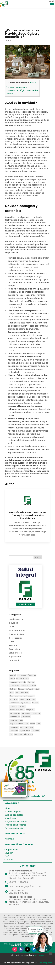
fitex (33, 699)
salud (32, 724)
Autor (10, 93)
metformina (26, 713)
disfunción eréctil (32, 689)
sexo (38, 724)
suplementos (25, 731)
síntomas (35, 731)
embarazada (29, 696)
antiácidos (21, 675)
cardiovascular (22, 678)
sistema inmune (26, 727)
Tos (11, 734)
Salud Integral (25, 572)
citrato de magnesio (18, 682)
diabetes (13, 689)
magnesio (30, 710)
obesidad (36, 713)
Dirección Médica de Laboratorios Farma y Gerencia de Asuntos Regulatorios (27, 515)
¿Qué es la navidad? (17, 87)
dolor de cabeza (21, 692)
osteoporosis (15, 717)
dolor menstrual (16, 696)
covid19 (33, 685)
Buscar (38, 557)
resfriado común (16, 720)
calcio (12, 678)
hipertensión (26, 703)
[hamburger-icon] (52, 5)
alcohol (13, 675)
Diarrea (21, 689)
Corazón (31, 682)
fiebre (28, 699)
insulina (22, 706)
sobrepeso (14, 731)
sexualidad (14, 727)
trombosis (18, 734)
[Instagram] (14, 949)
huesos (35, 703)
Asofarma (32, 675)
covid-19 (24, 685)
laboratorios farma (17, 710)
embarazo (14, 699)
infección (13, 706)
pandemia (25, 717)
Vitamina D (28, 734)
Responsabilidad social (19, 724)
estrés (22, 699)
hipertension (14, 703)
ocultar (33, 82)
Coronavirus (14, 685)
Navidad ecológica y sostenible (22, 90)
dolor (12, 692)
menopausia (15, 713)
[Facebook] (21, 949)
